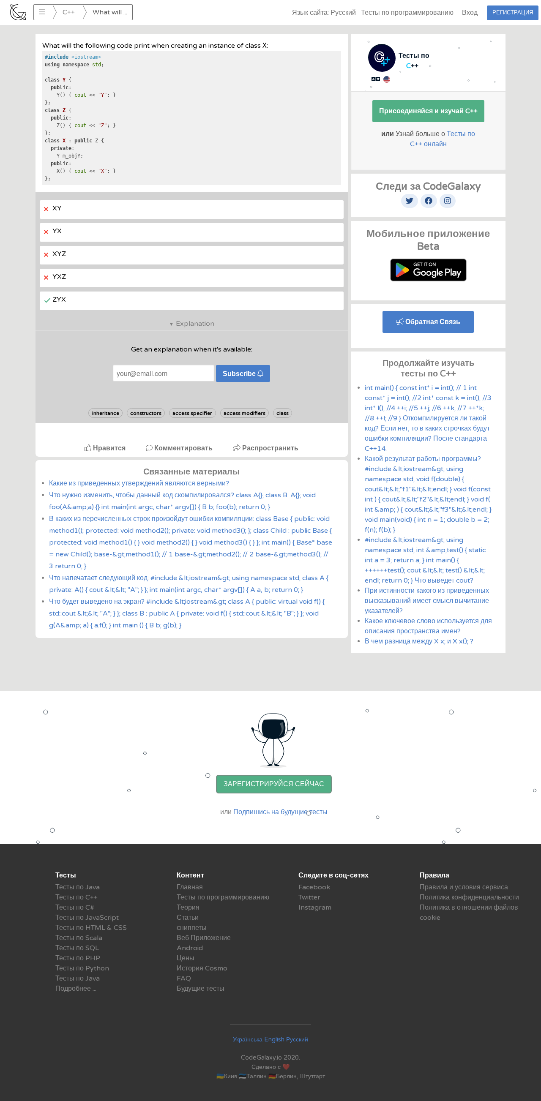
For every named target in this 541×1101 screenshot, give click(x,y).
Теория (188, 907)
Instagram (314, 907)
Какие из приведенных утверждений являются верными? (139, 483)
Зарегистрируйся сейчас (274, 784)
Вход (470, 12)
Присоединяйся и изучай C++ (428, 111)
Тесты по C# (74, 907)
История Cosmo (202, 968)
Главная (190, 887)
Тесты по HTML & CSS (91, 928)
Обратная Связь (432, 322)
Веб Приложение (204, 938)
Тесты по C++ (76, 897)
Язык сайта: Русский (324, 12)
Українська (247, 1039)
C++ (69, 12)
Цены (185, 958)
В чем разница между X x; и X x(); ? (419, 641)
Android (190, 948)
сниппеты (192, 928)
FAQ (184, 978)
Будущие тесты (200, 988)
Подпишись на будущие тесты (280, 812)
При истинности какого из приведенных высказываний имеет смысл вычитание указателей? (427, 600)
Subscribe (240, 373)
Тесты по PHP (77, 958)
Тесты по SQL (77, 948)
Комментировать (183, 448)
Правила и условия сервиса (464, 887)
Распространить (269, 448)
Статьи (188, 917)
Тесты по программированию (407, 12)
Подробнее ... (75, 988)
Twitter (309, 897)
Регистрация (512, 12)
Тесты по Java (77, 887)
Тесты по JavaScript (87, 917)
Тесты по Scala (78, 938)
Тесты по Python (82, 968)
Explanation (195, 323)
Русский (297, 1039)
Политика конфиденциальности (469, 897)
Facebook (314, 887)
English (274, 1039)
